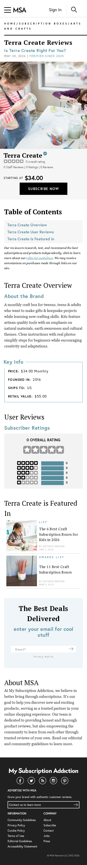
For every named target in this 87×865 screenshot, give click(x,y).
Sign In (55, 9)
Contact (49, 830)
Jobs (47, 836)
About (47, 820)
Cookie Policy (16, 830)
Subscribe (50, 825)
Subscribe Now (43, 188)
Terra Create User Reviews (30, 231)
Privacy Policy (16, 825)
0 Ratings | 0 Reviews (39, 167)
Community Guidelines (22, 820)
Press (47, 841)
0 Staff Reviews (13, 167)
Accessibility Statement (22, 846)
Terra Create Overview (27, 224)
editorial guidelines (39, 258)
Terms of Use (16, 836)
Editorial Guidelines (20, 841)
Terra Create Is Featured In (30, 238)
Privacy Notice (44, 656)
